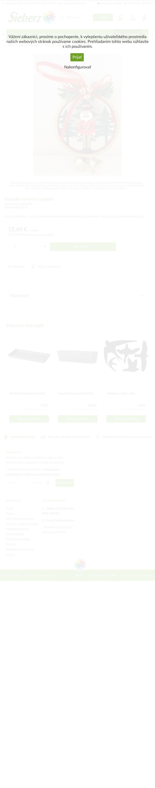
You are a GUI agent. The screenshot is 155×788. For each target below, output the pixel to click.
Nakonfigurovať (77, 67)
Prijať (77, 57)
